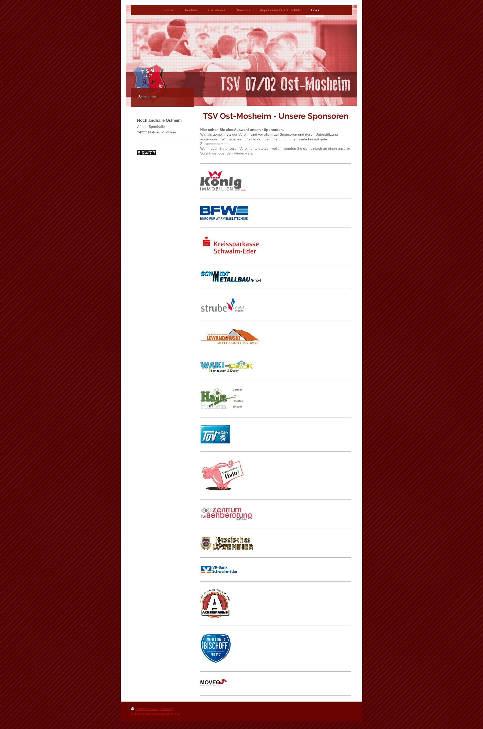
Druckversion (146, 709)
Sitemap (166, 709)
